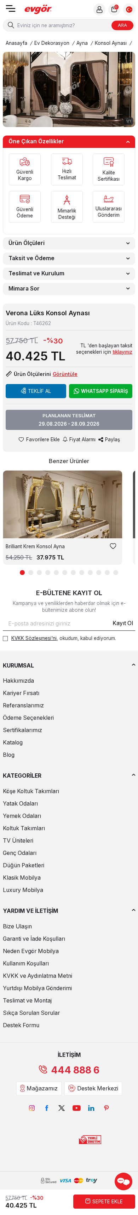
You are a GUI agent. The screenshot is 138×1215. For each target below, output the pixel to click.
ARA (122, 25)
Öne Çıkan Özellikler (36, 141)
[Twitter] (61, 1108)
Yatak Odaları (20, 803)
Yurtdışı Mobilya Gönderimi (37, 988)
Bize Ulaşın (17, 926)
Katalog (13, 742)
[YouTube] (76, 1108)
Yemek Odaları (22, 816)
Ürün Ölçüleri (26, 243)
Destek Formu (21, 1025)
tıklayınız (122, 352)
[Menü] (10, 11)
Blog (9, 755)
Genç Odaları (19, 853)
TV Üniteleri (18, 840)
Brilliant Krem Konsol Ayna (35, 546)
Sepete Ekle (107, 1201)
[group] (69, 89)
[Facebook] (46, 1108)
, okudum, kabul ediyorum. (63, 638)
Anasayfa (16, 43)
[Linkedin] (91, 1108)
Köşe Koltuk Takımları (31, 791)
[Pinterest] (106, 1108)
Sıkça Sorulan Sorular (31, 1013)
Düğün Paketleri (23, 865)
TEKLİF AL (39, 391)
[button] (9, 90)
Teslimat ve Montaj (27, 1000)
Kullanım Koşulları (26, 963)
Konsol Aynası (111, 43)
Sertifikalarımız (22, 730)
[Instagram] (32, 1108)
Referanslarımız (23, 705)
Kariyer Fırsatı (21, 693)
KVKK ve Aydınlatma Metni (37, 975)
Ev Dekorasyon (51, 43)
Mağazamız (42, 1088)
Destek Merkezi (97, 1088)
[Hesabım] (99, 10)
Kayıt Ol (123, 623)
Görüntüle (65, 374)
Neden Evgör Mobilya (31, 951)
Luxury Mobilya (23, 890)
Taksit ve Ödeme (31, 258)
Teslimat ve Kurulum (36, 273)
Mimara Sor (24, 288)
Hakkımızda (18, 680)
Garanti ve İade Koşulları (34, 938)
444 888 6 (75, 1070)
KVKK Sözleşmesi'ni (34, 638)
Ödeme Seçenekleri (28, 717)
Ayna (82, 43)
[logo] (38, 10)
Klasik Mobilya (22, 877)
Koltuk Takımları (24, 828)
